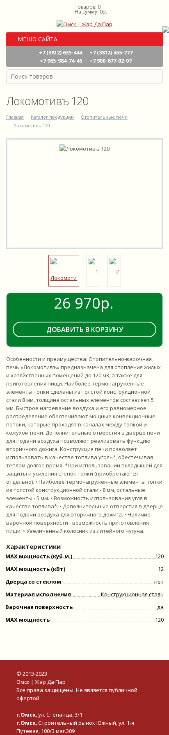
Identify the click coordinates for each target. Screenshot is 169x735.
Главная (15, 117)
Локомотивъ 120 (31, 125)
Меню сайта (36, 39)
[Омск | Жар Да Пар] (84, 23)
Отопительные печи (104, 117)
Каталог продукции (52, 117)
